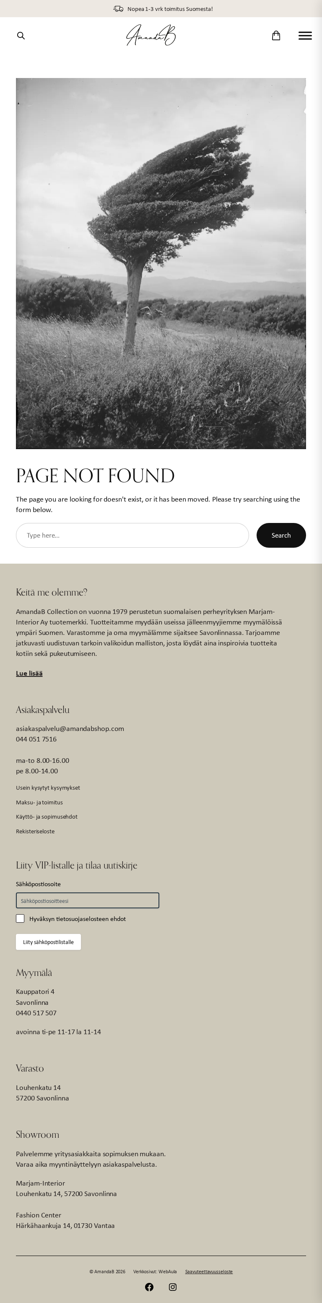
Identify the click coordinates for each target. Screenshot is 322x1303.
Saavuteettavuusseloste (209, 1271)
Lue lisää (29, 673)
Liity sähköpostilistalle (48, 942)
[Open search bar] (21, 35)
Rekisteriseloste (35, 831)
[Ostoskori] (276, 35)
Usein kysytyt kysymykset (48, 787)
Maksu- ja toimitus (39, 802)
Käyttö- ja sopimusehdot (47, 816)
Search (281, 535)
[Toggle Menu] (305, 35)
